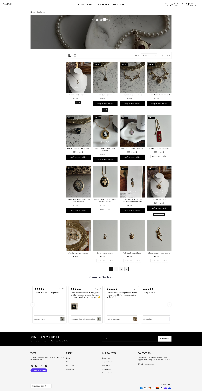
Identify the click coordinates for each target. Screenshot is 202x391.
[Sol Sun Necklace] (159, 182)
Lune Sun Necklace (105, 95)
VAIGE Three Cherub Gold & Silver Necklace (105, 200)
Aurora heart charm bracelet (159, 95)
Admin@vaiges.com (147, 364)
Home (33, 12)
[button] (90, 4)
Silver (165, 156)
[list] (74, 55)
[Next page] (126, 269)
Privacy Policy (106, 369)
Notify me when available (105, 104)
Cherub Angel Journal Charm (159, 253)
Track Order (106, 358)
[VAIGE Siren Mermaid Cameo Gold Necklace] (78, 182)
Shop (89, 4)
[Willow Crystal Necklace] (78, 77)
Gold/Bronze (156, 156)
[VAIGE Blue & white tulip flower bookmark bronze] (132, 182)
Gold (78, 103)
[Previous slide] (33, 305)
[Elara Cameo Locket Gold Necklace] (105, 131)
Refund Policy (106, 365)
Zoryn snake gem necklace (132, 95)
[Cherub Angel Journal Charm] (159, 235)
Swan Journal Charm (105, 253)
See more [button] (95, 299)
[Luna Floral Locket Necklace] (132, 131)
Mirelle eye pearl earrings (78, 253)
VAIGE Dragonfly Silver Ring (78, 148)
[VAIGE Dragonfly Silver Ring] (78, 131)
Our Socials (70, 365)
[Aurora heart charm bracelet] (159, 77)
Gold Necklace (159, 215)
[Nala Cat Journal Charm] (132, 235)
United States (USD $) (39, 386)
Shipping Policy (107, 362)
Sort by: (137, 55)
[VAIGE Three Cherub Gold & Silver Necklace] (105, 182)
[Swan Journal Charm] (105, 235)
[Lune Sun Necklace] (105, 77)
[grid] (69, 55)
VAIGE (169, 384)
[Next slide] (169, 305)
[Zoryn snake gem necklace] (132, 77)
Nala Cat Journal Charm (132, 253)
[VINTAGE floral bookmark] (159, 131)
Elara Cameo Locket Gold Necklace (105, 149)
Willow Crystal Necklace (78, 95)
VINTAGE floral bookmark (159, 148)
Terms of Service (107, 373)
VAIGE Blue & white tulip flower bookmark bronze (132, 200)
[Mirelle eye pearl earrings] (78, 235)
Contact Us (70, 369)
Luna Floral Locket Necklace (132, 148)
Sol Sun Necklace (159, 199)
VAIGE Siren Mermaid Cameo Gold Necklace (78, 200)
